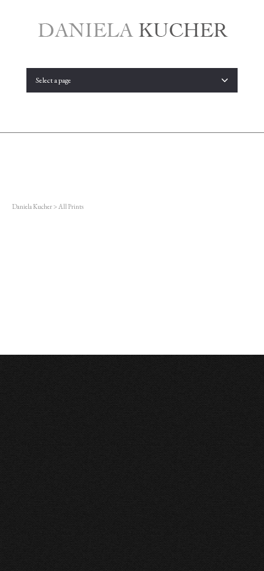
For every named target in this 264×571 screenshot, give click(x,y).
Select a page (53, 80)
